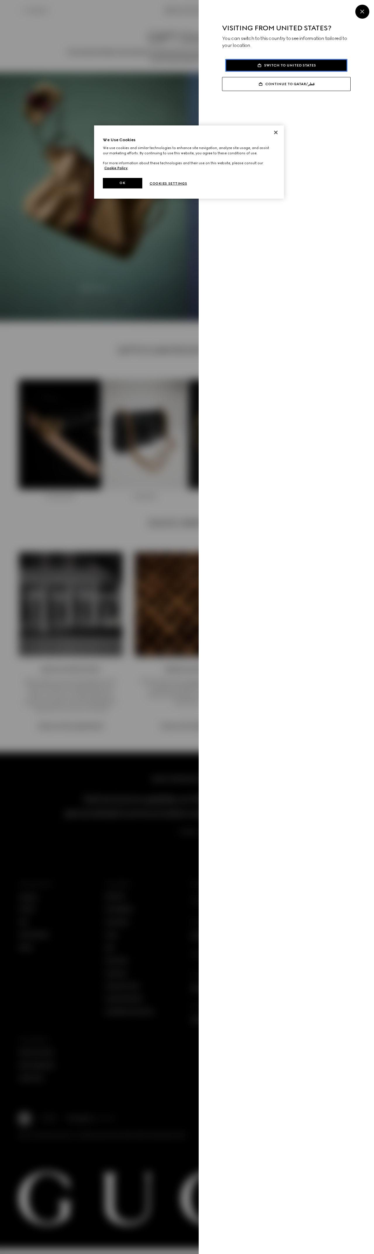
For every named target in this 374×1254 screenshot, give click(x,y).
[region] (189, 162)
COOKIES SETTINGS (168, 183)
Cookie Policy (116, 168)
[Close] (362, 12)
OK (122, 183)
